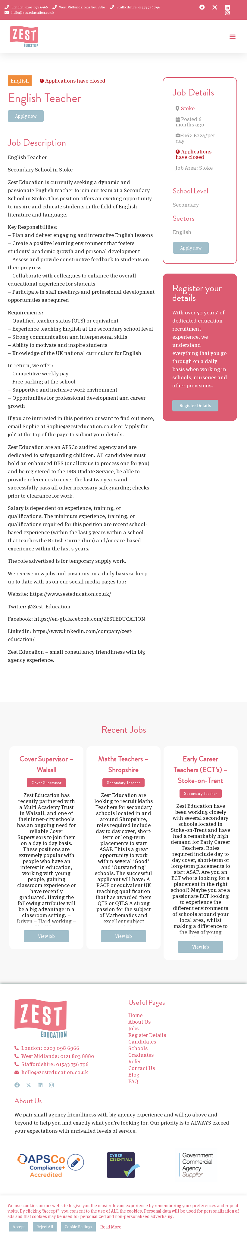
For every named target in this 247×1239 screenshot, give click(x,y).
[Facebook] (202, 7)
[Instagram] (227, 12)
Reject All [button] (44, 1226)
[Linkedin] (227, 7)
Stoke (188, 108)
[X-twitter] (214, 7)
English (182, 232)
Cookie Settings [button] (78, 1226)
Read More (110, 1227)
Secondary (186, 204)
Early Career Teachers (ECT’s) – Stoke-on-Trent (201, 770)
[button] (232, 36)
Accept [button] (19, 1226)
